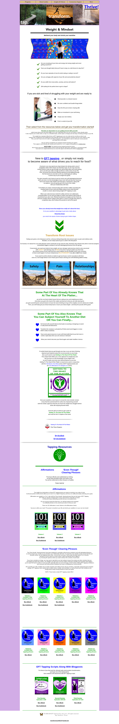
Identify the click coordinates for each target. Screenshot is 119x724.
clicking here (82, 144)
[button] (28, 2)
